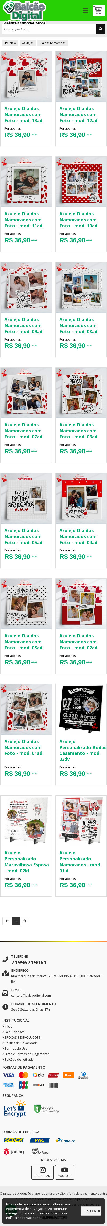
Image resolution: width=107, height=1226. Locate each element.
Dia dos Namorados (52, 43)
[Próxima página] (24, 921)
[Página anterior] (7, 921)
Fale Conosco (14, 1032)
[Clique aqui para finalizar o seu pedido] (99, 10)
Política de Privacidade (21, 1043)
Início (12, 43)
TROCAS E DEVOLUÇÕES (22, 1037)
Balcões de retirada (19, 1059)
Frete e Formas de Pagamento (26, 1054)
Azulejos (27, 43)
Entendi (92, 1211)
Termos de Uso (16, 1048)
